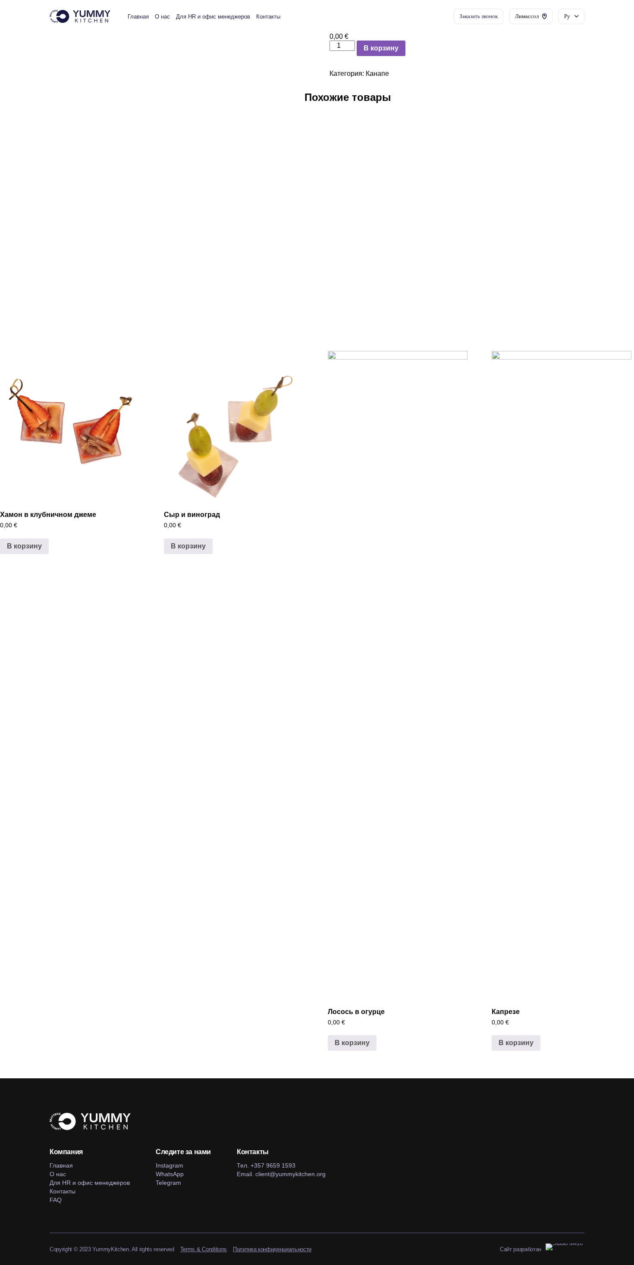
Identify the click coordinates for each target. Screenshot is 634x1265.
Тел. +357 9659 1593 (266, 1165)
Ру (567, 16)
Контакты (268, 16)
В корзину (381, 48)
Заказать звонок (478, 16)
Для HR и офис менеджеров (213, 16)
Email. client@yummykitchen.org (281, 1174)
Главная (138, 16)
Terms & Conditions (203, 1249)
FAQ (56, 1199)
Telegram (168, 1182)
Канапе (377, 73)
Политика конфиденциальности (272, 1249)
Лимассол (527, 16)
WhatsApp (170, 1174)
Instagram (169, 1165)
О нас (162, 16)
